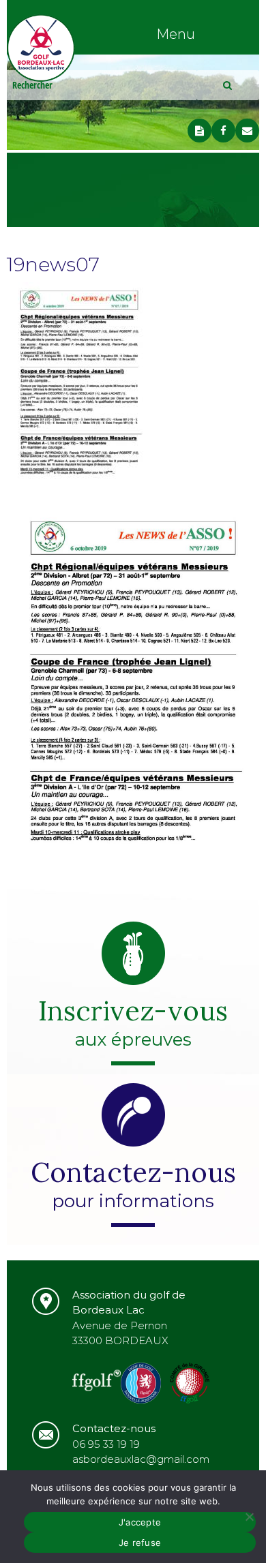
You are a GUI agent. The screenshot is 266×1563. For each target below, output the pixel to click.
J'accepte (140, 1522)
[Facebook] (223, 130)
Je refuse (140, 1542)
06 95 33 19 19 (106, 1444)
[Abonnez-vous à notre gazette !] (199, 130)
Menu (175, 34)
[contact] (247, 130)
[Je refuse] (249, 1516)
